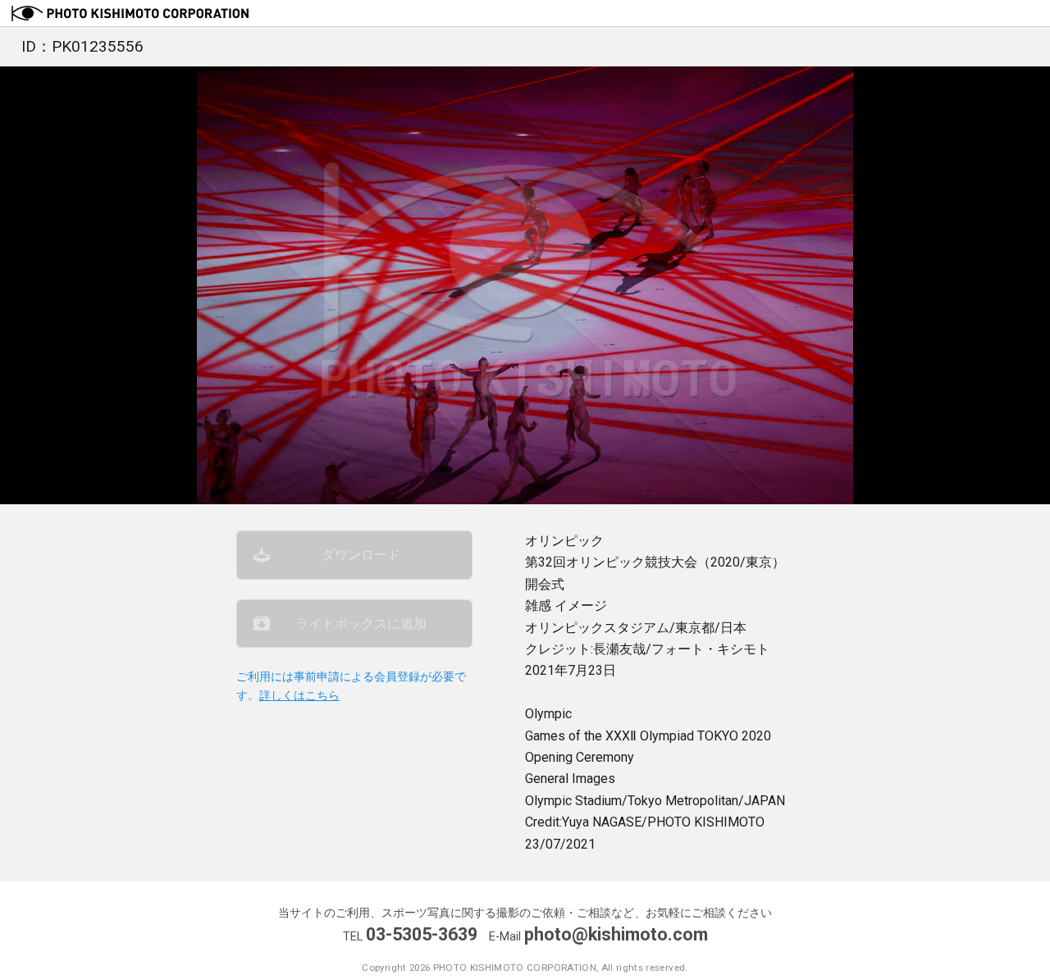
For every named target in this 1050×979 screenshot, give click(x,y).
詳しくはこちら (299, 696)
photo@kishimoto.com (616, 934)
